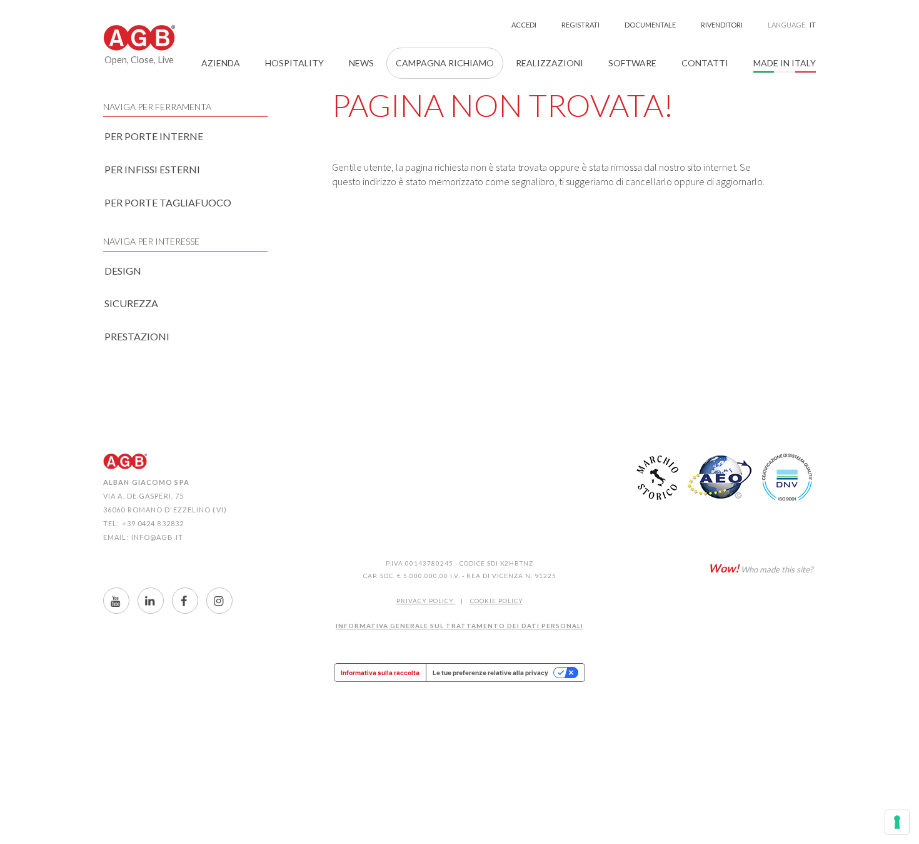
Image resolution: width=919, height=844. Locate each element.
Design (122, 271)
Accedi (523, 25)
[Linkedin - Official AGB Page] (151, 600)
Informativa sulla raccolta (380, 672)
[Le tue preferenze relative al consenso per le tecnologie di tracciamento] (897, 822)
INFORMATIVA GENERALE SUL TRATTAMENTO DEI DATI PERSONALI (459, 625)
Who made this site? (760, 568)
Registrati (580, 25)
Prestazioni (136, 336)
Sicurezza (131, 303)
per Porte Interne (153, 136)
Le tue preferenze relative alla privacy (490, 672)
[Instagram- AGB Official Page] (219, 600)
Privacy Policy (426, 600)
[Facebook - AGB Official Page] (185, 600)
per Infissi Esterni (152, 169)
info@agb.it (157, 537)
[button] (221, 63)
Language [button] (792, 25)
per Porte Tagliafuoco (167, 202)
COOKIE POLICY (496, 600)
